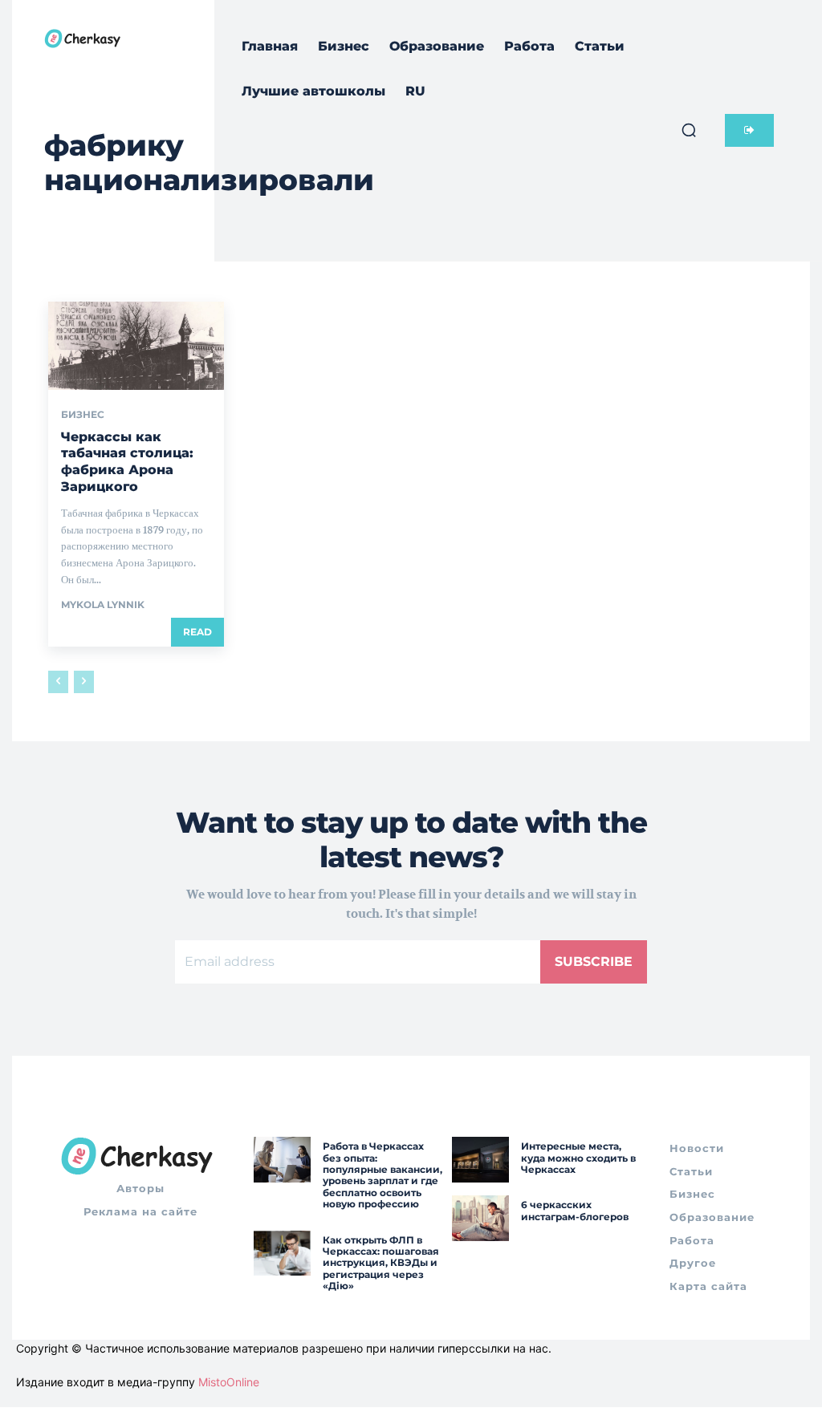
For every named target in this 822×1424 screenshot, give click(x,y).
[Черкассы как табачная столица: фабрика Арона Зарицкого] (136, 345)
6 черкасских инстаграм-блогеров (575, 1210)
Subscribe (594, 961)
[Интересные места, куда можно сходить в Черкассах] (480, 1160)
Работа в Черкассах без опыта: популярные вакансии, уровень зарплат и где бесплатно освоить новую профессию (382, 1175)
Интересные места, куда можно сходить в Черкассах (578, 1157)
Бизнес (82, 415)
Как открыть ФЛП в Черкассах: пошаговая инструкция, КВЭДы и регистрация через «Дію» (381, 1263)
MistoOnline (228, 1382)
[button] (689, 130)
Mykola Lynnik (102, 604)
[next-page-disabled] (84, 682)
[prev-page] (58, 682)
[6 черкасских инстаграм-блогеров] (480, 1218)
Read (197, 632)
